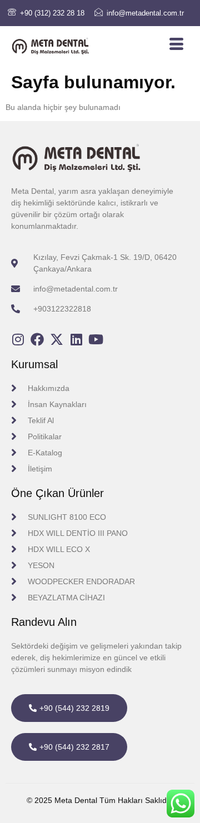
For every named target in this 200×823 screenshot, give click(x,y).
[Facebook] (37, 339)
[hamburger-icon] (176, 44)
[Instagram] (17, 339)
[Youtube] (95, 339)
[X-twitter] (56, 339)
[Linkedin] (76, 339)
